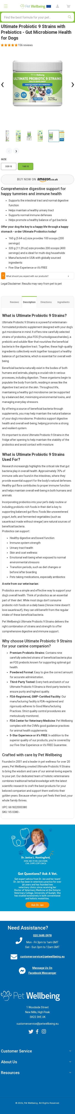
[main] (37, 472)
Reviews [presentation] (14, 302)
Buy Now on (27, 179)
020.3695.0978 (42, 935)
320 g (8, 166)
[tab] (14, 302)
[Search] (69, 17)
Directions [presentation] (46, 302)
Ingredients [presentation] (64, 302)
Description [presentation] (29, 302)
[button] (6, 6)
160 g (25, 166)
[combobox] (37, 17)
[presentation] (2, 84)
